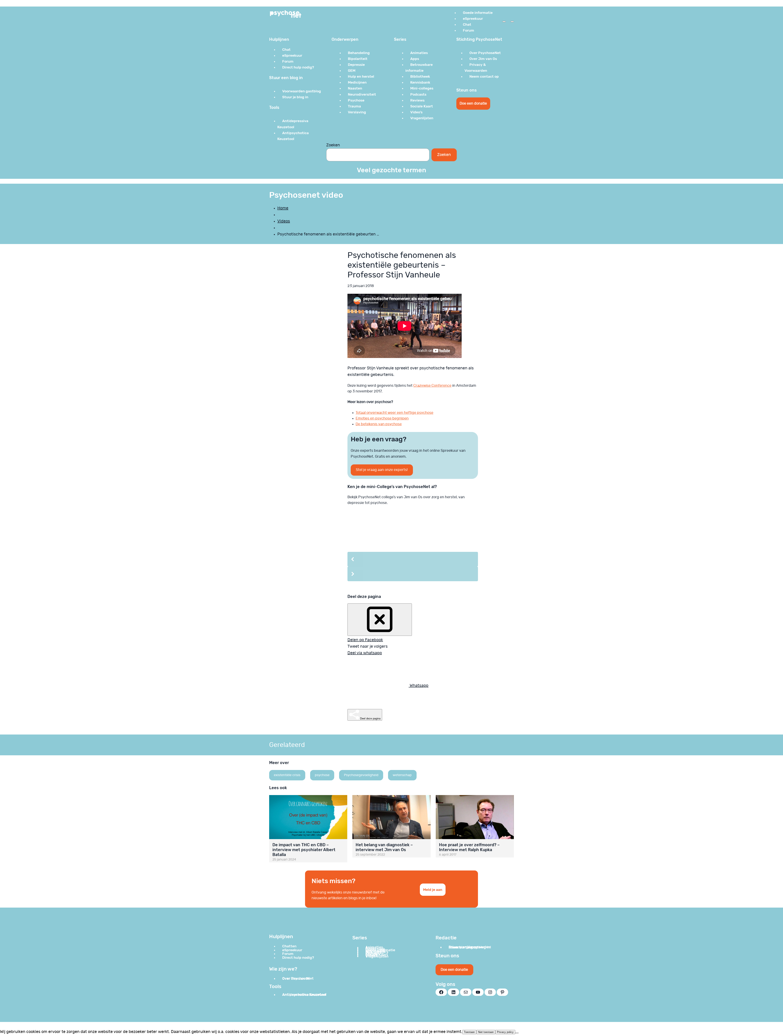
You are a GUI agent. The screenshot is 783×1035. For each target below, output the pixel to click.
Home (282, 208)
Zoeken (333, 145)
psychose (322, 775)
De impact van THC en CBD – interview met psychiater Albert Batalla (303, 849)
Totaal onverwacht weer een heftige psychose (394, 413)
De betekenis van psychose (379, 424)
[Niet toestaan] (517, 1033)
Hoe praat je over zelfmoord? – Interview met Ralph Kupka (469, 847)
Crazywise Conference (432, 386)
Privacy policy (505, 1032)
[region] (412, 550)
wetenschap (402, 775)
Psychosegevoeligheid (361, 775)
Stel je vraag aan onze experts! (382, 470)
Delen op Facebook (365, 640)
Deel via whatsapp (364, 653)
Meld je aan (432, 890)
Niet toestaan (486, 1032)
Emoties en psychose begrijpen (382, 418)
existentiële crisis (287, 775)
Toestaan (469, 1032)
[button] (412, 559)
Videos (283, 221)
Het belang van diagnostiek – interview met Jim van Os (384, 847)
